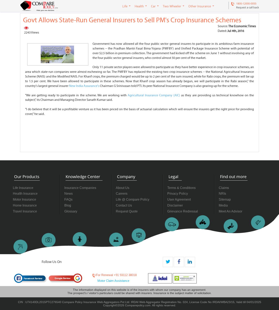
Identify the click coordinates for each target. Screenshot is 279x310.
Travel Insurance (25, 211)
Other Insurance (199, 6)
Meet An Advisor (230, 211)
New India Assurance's (84, 86)
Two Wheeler (172, 6)
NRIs (222, 193)
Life (124, 6)
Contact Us (124, 205)
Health (139, 6)
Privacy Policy (177, 193)
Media (223, 205)
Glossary (70, 211)
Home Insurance (25, 205)
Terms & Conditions (181, 188)
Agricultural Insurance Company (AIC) (154, 95)
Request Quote (127, 211)
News (68, 193)
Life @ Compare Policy (132, 199)
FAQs (68, 199)
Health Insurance (25, 193)
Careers (121, 193)
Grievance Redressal (182, 211)
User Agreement (179, 199)
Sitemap (225, 199)
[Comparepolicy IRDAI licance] (160, 278)
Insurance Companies (80, 188)
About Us (122, 188)
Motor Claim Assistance (113, 280)
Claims (224, 188)
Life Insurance (23, 188)
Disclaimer (175, 205)
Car (153, 6)
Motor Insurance (24, 199)
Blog (67, 205)
